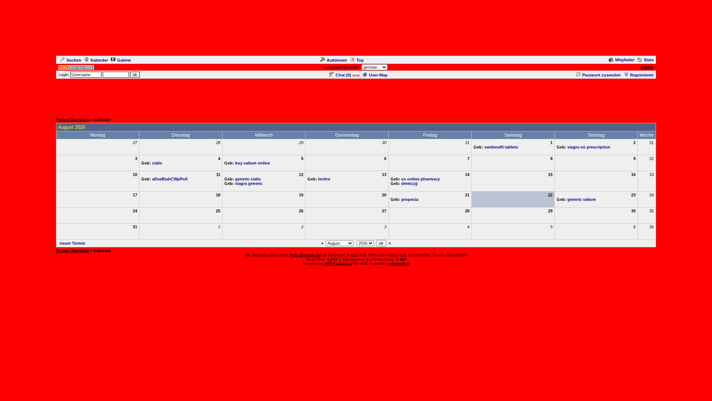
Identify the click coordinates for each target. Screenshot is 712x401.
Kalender (99, 60)
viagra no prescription (588, 147)
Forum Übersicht (72, 119)
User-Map (378, 75)
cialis (157, 163)
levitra (324, 179)
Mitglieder (624, 60)
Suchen (73, 60)
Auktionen (337, 60)
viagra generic (249, 183)
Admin (646, 67)
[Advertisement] (356, 96)
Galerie (124, 60)
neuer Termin (72, 243)
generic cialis (248, 179)
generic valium (581, 199)
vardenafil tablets (501, 147)
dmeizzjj (409, 183)
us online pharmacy (420, 179)
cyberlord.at (398, 263)
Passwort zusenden (601, 75)
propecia (409, 199)
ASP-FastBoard (338, 263)
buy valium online (252, 163)
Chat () (343, 75)
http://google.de (305, 255)
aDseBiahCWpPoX (170, 179)
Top (360, 60)
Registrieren (642, 75)
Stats (649, 60)
